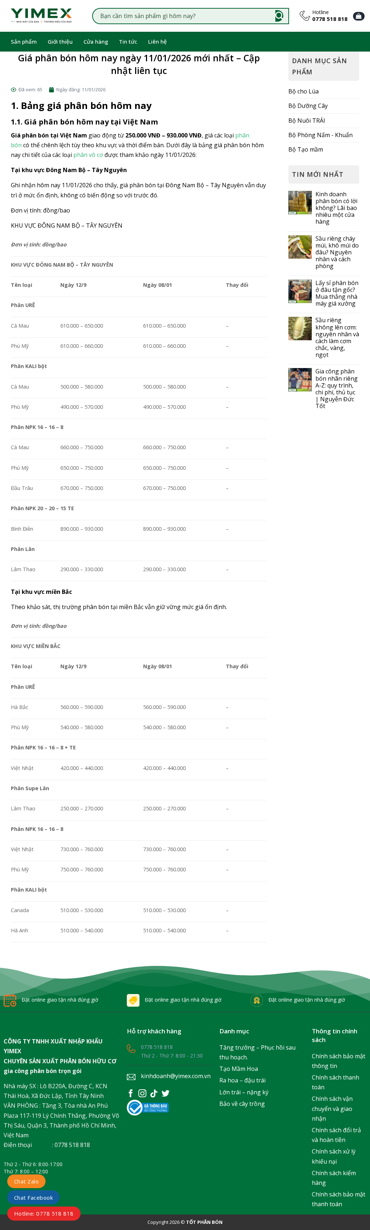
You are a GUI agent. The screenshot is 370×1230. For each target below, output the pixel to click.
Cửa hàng (95, 41)
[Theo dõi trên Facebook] (131, 1094)
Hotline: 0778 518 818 (44, 1213)
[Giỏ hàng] (359, 16)
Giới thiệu (60, 41)
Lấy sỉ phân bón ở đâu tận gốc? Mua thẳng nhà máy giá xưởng (336, 293)
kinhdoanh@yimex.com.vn (176, 1076)
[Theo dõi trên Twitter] (165, 1094)
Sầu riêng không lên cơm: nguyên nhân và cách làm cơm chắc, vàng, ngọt (337, 337)
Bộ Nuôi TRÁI (306, 120)
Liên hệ (157, 41)
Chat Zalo (26, 1181)
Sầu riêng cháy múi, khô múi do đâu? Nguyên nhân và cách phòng (337, 252)
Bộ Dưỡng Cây (308, 106)
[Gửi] (279, 16)
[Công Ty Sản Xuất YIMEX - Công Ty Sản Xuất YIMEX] (41, 16)
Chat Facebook (33, 1197)
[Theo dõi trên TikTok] (154, 1094)
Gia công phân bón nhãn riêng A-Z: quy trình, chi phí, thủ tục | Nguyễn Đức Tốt (336, 389)
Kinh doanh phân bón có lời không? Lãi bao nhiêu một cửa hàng (336, 208)
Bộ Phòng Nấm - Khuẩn (320, 135)
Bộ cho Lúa (303, 91)
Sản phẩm (24, 41)
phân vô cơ (88, 155)
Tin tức (128, 41)
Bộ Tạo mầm (305, 149)
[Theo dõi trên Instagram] (142, 1094)
